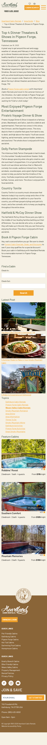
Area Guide (28, 21)
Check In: (5, 270)
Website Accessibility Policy (11, 726)
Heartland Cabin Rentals (11, 21)
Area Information (13, 416)
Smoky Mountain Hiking (15, 422)
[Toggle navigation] (43, 7)
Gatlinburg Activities (14, 425)
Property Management (11, 670)
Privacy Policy (7, 676)
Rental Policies (8, 673)
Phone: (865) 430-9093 (11, 712)
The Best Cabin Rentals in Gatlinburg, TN (18, 332)
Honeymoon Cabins (10, 648)
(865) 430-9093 (11, 11)
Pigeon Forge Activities (15, 428)
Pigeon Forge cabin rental (18, 89)
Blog (37, 21)
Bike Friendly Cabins (10, 664)
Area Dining (10, 413)
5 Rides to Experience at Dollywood (16, 395)
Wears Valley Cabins (10, 667)
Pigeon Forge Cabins (10, 639)
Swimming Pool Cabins (11, 645)
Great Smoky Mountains (15, 431)
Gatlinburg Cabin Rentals (16, 402)
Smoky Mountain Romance (17, 410)
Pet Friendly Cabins (9, 633)
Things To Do (11, 419)
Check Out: (6, 281)
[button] (30, 3)
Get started (35, 697)
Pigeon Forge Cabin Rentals (17, 405)
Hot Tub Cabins (8, 642)
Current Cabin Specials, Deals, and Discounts (23, 244)
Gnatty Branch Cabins (10, 661)
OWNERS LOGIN (10, 619)
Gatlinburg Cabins (9, 636)
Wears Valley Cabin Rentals (18, 407)
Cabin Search (32, 7)
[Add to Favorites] (41, 443)
